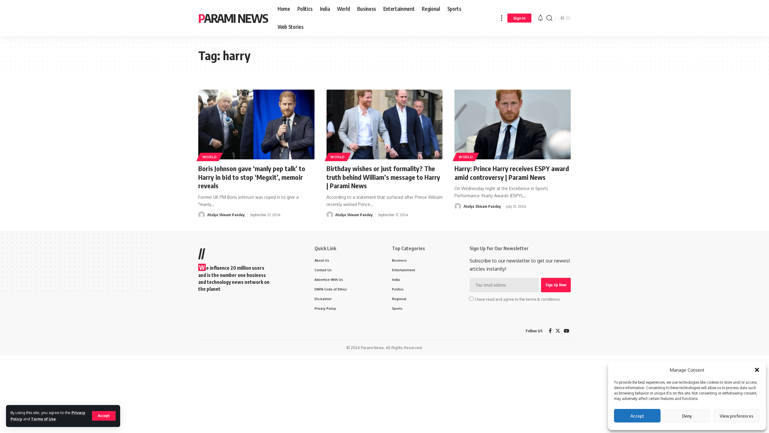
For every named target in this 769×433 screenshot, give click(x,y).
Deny (687, 416)
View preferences (736, 416)
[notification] (540, 18)
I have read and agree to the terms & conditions (517, 299)
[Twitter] (558, 331)
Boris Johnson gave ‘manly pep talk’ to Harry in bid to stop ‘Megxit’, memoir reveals (251, 177)
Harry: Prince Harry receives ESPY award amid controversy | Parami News (511, 172)
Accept (637, 416)
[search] (549, 18)
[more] (501, 18)
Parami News (233, 18)
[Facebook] (550, 331)
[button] (757, 370)
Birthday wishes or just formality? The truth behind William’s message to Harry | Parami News (383, 177)
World (209, 157)
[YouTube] (566, 331)
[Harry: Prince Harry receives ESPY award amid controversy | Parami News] (512, 124)
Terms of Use (43, 418)
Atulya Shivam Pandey (226, 214)
